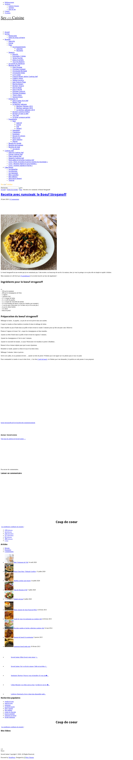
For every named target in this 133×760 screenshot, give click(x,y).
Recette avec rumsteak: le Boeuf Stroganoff (33, 194)
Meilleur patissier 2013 (24, 108)
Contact (7, 11)
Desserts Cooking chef (16, 158)
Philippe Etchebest (19, 93)
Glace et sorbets (18, 60)
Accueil (7, 32)
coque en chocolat (10, 712)
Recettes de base (14, 147)
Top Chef (15, 115)
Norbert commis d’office (21, 112)
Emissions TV (13, 99)
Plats (10, 45)
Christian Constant (19, 69)
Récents (7, 548)
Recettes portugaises (16, 145)
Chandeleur (16, 132)
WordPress (12, 757)
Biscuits (15, 54)
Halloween (16, 130)
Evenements (13, 119)
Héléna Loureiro (18, 80)
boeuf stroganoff (6, 423)
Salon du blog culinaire (17, 38)
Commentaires (9, 551)
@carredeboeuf (25, 276)
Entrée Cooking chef (16, 154)
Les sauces (16, 149)
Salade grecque (18, 599)
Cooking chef (9, 151)
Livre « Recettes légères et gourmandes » (23, 164)
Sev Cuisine (12, 17)
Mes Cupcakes (13, 175)
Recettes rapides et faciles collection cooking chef (29, 628)
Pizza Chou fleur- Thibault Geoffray (25, 571)
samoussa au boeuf (10, 715)
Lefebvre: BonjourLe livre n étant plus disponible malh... (28, 694)
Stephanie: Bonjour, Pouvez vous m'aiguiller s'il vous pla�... (29, 675)
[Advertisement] (36, 25)
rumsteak (32, 423)
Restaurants (13, 36)
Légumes (19, 49)
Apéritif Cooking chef (16, 153)
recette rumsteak (25, 423)
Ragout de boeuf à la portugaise (23, 637)
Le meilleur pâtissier (19, 104)
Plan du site (12, 9)
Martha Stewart (17, 84)
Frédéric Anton (17, 78)
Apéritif (19, 123)
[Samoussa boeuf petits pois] (9, 646)
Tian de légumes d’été (20, 590)
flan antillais (8, 710)
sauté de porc (9, 703)
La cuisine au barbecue (17, 64)
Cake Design (9, 167)
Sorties (7, 34)
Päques (15, 141)
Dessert (19, 128)
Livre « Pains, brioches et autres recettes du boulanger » (28, 162)
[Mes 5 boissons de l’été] (9, 562)
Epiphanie (16, 134)
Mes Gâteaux (13, 177)
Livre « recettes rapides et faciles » (21, 165)
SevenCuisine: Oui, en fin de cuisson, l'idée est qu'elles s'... (29, 666)
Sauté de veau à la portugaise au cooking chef (28, 619)
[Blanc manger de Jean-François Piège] (9, 610)
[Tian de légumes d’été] (9, 590)
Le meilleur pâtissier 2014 (25, 110)
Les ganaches (13, 169)
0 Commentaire (14, 199)
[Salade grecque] (9, 599)
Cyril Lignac (16, 75)
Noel (14, 121)
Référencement (9, 2)
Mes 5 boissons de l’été (21, 562)
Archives (7, 4)
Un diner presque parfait (21, 117)
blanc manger (9, 708)
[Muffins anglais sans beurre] (9, 581)
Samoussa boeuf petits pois (22, 646)
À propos (7, 13)
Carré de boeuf (42, 359)
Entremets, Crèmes (19, 56)
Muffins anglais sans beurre (22, 581)
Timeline (11, 7)
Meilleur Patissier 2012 (24, 106)
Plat (17, 127)
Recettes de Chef (14, 65)
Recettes (7, 39)
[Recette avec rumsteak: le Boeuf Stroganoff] (29, 269)
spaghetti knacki (10, 707)
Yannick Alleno (17, 97)
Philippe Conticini (18, 91)
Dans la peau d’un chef (20, 101)
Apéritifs (12, 41)
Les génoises (13, 171)
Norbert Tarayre (18, 86)
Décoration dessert (15, 178)
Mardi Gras (16, 138)
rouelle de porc (9, 701)
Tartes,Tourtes (17, 58)
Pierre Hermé (17, 89)
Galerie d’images (14, 6)
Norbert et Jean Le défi (20, 114)
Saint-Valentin (17, 140)
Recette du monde (15, 143)
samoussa (8, 705)
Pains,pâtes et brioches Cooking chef (21, 160)
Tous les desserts (18, 62)
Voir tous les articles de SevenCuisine (13, 439)
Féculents (19, 51)
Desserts (12, 52)
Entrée (11, 43)
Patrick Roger (17, 88)
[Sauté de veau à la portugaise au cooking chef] (9, 619)
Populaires (8, 550)
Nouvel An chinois (18, 136)
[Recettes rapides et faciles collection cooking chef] (9, 628)
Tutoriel (11, 180)
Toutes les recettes (12, 189)
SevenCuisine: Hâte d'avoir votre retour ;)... (24, 657)
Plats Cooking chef (15, 156)
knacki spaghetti (10, 714)
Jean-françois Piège (19, 82)
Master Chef (16, 102)
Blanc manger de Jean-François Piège (25, 610)
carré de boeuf (15, 423)
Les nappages (13, 173)
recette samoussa (10, 717)
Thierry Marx (17, 95)
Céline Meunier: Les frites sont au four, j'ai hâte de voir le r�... (30, 685)
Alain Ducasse (17, 67)
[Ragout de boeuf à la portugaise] (9, 637)
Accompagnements (19, 47)
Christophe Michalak (19, 71)
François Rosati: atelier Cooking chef (25, 76)
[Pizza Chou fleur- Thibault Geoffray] (9, 571)
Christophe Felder (18, 73)
